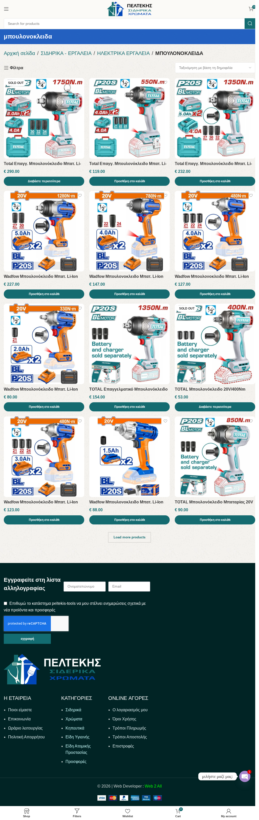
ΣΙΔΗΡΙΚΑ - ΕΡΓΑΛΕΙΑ (66, 53)
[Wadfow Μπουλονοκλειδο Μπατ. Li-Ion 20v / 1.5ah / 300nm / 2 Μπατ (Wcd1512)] (129, 456)
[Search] (250, 23)
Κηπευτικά (75, 728)
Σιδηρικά (73, 710)
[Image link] (52, 669)
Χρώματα (74, 719)
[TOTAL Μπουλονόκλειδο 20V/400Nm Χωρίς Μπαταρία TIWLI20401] (215, 344)
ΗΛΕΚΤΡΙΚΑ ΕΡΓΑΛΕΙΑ (123, 53)
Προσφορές (76, 761)
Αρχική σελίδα (19, 53)
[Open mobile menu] (6, 9)
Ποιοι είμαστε (20, 710)
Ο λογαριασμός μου (130, 710)
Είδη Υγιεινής (78, 737)
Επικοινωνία (19, 719)
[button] (129, 181)
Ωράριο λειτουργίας (25, 728)
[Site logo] (129, 8)
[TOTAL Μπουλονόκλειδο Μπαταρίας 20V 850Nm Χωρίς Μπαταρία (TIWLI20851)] (215, 456)
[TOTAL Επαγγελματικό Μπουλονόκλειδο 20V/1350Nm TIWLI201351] (129, 344)
